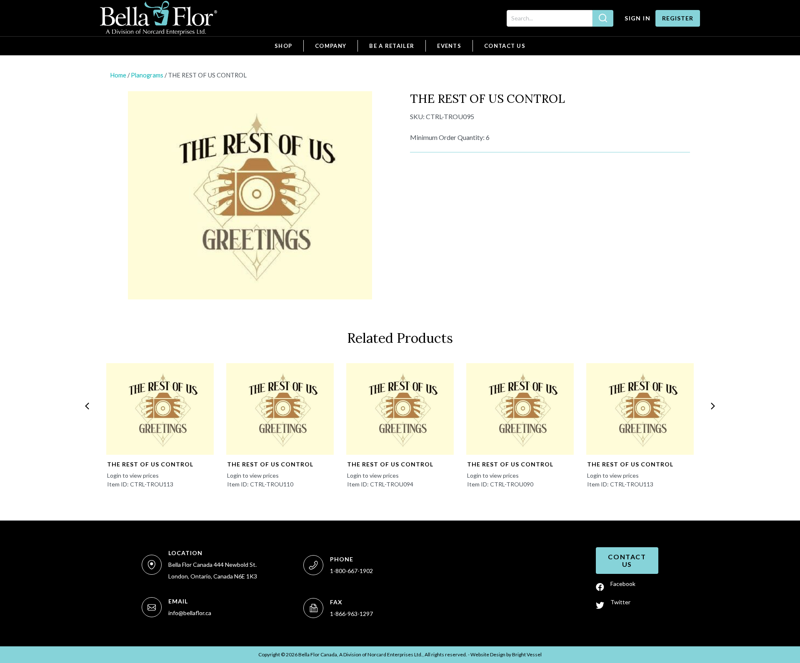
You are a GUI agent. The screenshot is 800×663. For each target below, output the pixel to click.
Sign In (637, 18)
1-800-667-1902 (351, 570)
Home (118, 75)
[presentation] (87, 406)
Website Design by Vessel (506, 654)
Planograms (147, 75)
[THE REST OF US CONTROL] (160, 409)
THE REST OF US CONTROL (150, 464)
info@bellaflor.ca (189, 612)
